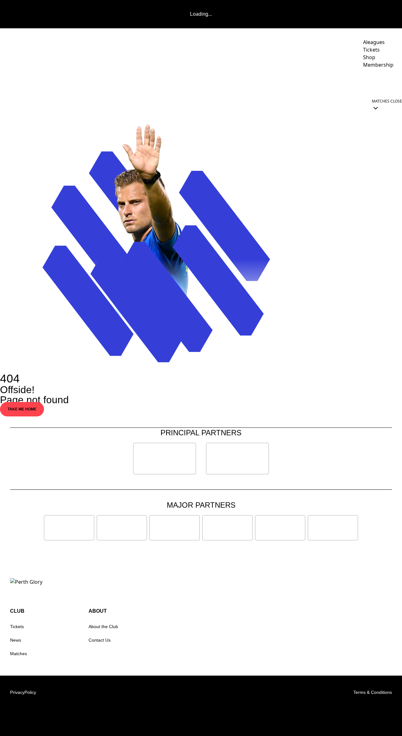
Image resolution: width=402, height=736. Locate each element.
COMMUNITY (313, 82)
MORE (384, 82)
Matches (18, 653)
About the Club (103, 626)
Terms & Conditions (372, 692)
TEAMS (239, 82)
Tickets (17, 626)
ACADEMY (273, 82)
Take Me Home (22, 409)
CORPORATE (355, 82)
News (15, 640)
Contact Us (100, 640)
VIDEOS (215, 82)
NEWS (191, 82)
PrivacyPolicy (23, 692)
